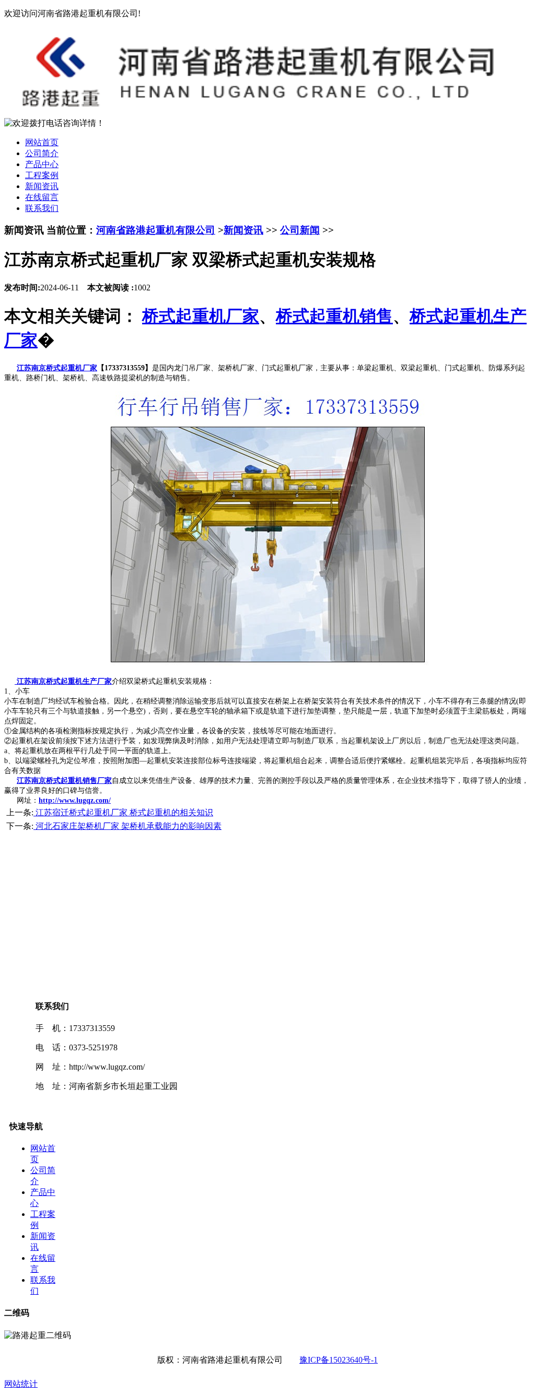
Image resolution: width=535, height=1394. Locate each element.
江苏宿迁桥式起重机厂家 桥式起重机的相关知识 (123, 812)
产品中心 (42, 164)
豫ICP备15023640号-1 (338, 1359)
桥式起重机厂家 (200, 316)
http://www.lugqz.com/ (75, 800)
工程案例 (42, 175)
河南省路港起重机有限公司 (155, 230)
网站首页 (42, 142)
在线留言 (42, 197)
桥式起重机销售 (334, 316)
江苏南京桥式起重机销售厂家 (64, 780)
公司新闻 (300, 230)
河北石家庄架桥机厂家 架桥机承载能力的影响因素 (127, 826)
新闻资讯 (42, 186)
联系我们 (42, 208)
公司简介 (42, 153)
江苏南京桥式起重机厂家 (57, 368)
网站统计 (21, 1383)
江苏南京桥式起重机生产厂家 (63, 681)
